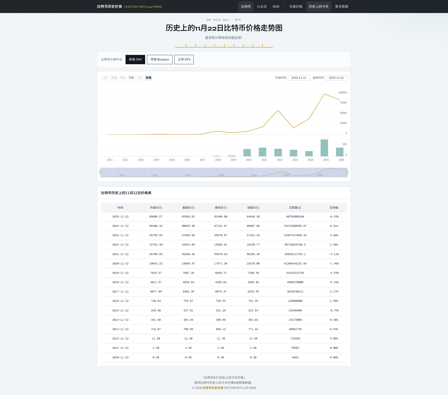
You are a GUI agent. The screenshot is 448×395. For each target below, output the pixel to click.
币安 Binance (159, 59)
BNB (276, 6)
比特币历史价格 (213, 387)
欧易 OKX (135, 59)
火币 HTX (184, 59)
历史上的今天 (319, 6)
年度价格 (295, 6)
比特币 (246, 6)
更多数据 (341, 6)
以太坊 (262, 6)
